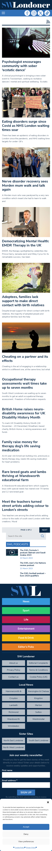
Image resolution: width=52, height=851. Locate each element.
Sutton (38, 712)
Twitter (40, 13)
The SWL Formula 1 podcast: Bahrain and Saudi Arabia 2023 (32, 552)
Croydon (13, 698)
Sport (26, 610)
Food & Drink (26, 638)
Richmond (13, 712)
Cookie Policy (20, 847)
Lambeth (13, 705)
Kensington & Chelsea (38, 691)
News (26, 601)
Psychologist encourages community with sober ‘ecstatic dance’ (21, 65)
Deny (26, 834)
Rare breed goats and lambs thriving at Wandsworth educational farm (24, 475)
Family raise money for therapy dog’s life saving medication (21, 446)
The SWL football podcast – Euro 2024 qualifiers (33, 574)
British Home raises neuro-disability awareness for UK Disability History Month (23, 413)
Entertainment (26, 628)
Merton (38, 705)
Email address (9, 780)
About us (13, 663)
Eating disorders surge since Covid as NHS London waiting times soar (25, 125)
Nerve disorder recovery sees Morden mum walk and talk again (25, 185)
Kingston (38, 698)
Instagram (34, 13)
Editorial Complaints (38, 663)
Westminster (38, 719)
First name (7, 770)
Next (44, 529)
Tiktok (47, 13)
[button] (48, 802)
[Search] (42, 536)
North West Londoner (13, 747)
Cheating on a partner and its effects (25, 358)
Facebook (27, 13)
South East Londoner (38, 740)
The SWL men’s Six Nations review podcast (33, 564)
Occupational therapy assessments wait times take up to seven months (24, 383)
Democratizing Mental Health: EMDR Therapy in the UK (25, 243)
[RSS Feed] (47, 22)
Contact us (13, 676)
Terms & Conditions (38, 670)
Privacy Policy (31, 847)
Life (26, 619)
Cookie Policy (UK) (38, 676)
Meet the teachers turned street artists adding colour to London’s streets (25, 505)
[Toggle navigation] (3, 13)
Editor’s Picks (26, 647)
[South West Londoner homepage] (26, 5)
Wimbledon (13, 726)
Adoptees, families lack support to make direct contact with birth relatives (23, 300)
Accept (26, 827)
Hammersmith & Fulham (13, 692)
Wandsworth (13, 719)
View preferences (26, 841)
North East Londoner (13, 740)
